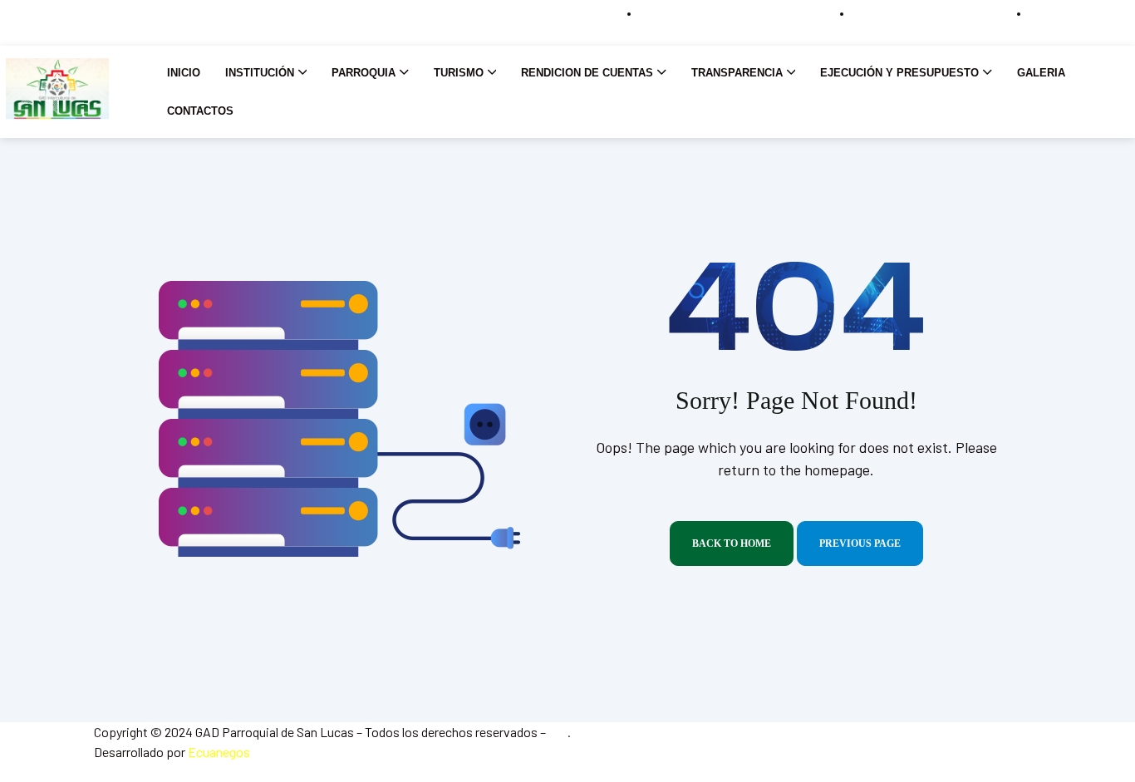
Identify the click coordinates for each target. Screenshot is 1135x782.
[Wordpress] (57, 23)
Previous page (860, 543)
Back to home (731, 543)
